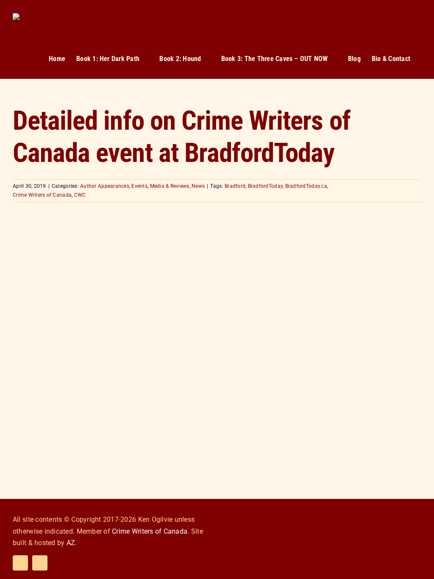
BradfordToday (265, 186)
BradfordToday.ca (306, 186)
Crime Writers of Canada (42, 195)
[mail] (39, 563)
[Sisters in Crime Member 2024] (395, 511)
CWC (80, 195)
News (198, 186)
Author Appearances (104, 186)
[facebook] (20, 563)
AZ (71, 543)
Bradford (235, 186)
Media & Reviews (169, 186)
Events (139, 186)
